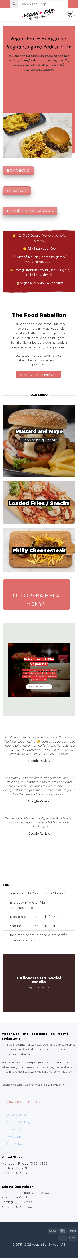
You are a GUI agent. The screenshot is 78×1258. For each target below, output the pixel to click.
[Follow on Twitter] (41, 993)
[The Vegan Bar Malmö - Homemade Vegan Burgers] (39, 14)
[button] (5, 14)
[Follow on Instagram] (36, 993)
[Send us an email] (45, 993)
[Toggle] (6, 894)
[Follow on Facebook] (32, 993)
